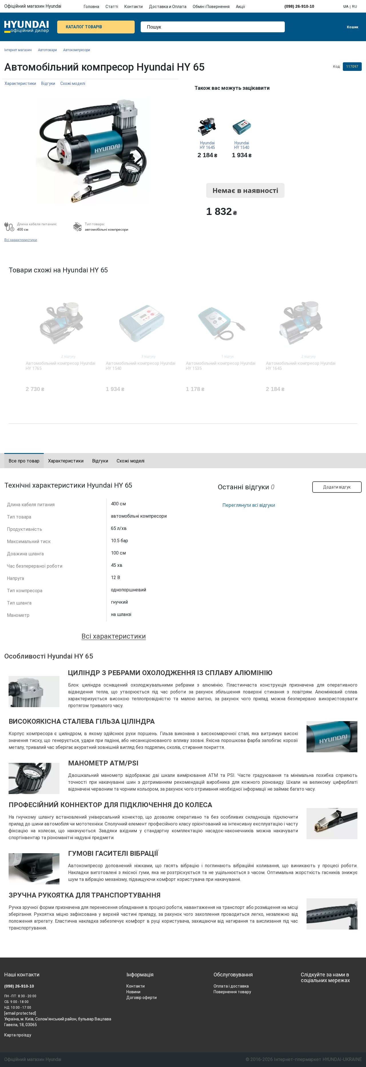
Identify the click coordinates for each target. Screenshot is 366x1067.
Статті (112, 6)
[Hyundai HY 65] (93, 151)
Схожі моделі (72, 83)
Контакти (133, 6)
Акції (240, 6)
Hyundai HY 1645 (207, 145)
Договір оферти (141, 997)
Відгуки (48, 83)
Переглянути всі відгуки (248, 505)
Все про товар (24, 461)
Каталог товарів (84, 27)
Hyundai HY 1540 (241, 145)
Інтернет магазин (18, 50)
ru (354, 7)
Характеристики (20, 83)
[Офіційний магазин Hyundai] (26, 27)
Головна (91, 6)
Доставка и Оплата (167, 6)
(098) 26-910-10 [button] (299, 6)
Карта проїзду (17, 1035)
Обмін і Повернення (211, 6)
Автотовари (47, 50)
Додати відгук (337, 487)
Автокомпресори (76, 50)
